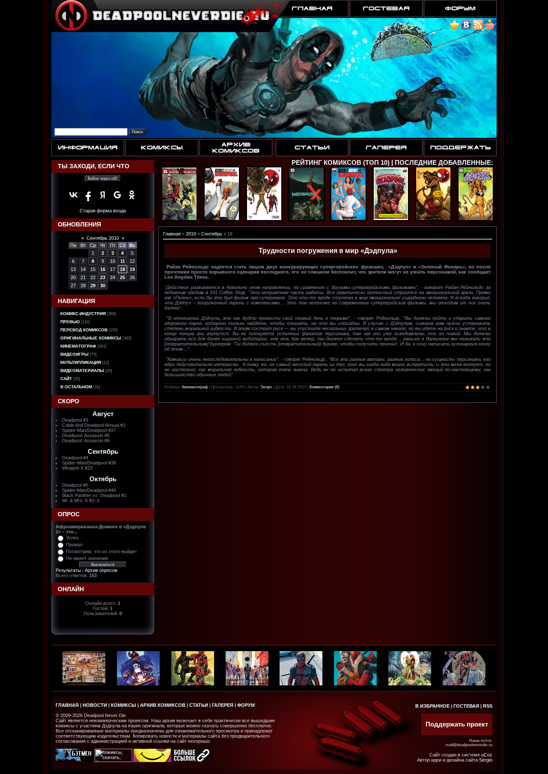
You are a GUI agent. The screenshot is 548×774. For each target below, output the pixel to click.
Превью (70, 321)
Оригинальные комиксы (90, 338)
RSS (487, 706)
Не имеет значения (87, 558)
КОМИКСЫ (123, 705)
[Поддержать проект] (489, 28)
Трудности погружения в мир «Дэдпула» (328, 250)
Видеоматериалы (82, 370)
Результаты (68, 570)
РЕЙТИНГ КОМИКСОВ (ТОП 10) (341, 162)
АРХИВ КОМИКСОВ (162, 705)
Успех (72, 537)
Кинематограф (78, 346)
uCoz (486, 754)
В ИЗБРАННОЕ (432, 706)
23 (102, 277)
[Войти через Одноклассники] (131, 194)
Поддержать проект (457, 724)
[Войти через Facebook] (88, 194)
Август (102, 414)
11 (122, 261)
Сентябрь (103, 451)
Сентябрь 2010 (102, 238)
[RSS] (478, 28)
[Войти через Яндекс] (102, 194)
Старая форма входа (103, 210)
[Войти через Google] (117, 194)
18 (122, 269)
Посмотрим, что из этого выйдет (101, 551)
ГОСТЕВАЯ (466, 706)
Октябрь (102, 479)
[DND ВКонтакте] (466, 28)
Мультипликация (80, 362)
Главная (172, 233)
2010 (191, 233)
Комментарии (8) (325, 387)
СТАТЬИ (198, 705)
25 (122, 277)
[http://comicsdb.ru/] (152, 760)
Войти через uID (103, 178)
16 (102, 269)
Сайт (66, 378)
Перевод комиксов (83, 329)
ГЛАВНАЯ (67, 705)
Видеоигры (74, 354)
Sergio (266, 387)
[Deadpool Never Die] (454, 28)
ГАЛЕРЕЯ (222, 705)
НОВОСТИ (95, 705)
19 (132, 269)
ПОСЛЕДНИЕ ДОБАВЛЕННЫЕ (443, 162)
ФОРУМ (246, 705)
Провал (74, 544)
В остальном (76, 386)
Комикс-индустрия (83, 313)
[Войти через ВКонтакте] (73, 194)
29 (92, 285)
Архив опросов (101, 570)
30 (102, 285)
